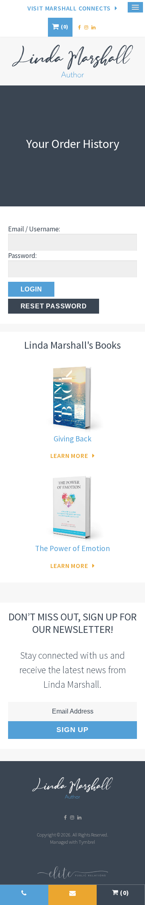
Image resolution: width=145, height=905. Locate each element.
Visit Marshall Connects (69, 8)
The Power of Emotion (72, 548)
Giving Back (72, 438)
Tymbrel (87, 842)
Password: (22, 255)
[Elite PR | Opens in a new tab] (72, 877)
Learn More (69, 455)
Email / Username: (34, 229)
